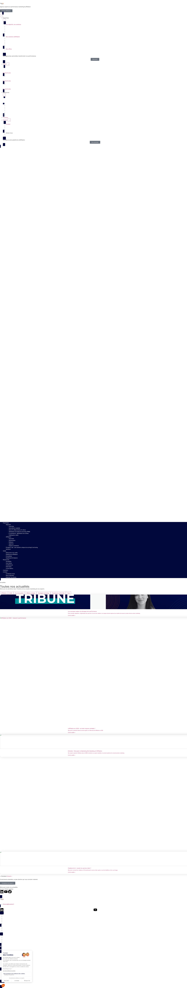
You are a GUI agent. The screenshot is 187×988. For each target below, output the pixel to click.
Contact (5, 572)
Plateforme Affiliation (12, 554)
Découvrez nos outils (12, 552)
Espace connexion (14, 545)
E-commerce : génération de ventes (19, 533)
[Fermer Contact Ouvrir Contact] (9, 120)
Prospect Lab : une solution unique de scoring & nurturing (22, 547)
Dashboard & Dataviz (12, 558)
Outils (4, 551)
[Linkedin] (2, 891)
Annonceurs (12, 540)
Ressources (6, 559)
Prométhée (9, 556)
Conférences (9, 565)
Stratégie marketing (43, 593)
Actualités (8, 561)
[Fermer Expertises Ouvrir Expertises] (4, 20)
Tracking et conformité (58, 593)
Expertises (6, 523)
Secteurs (8, 549)
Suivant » (9, 876)
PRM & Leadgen (30, 593)
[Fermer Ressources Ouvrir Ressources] (4, 94)
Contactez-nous (10, 573)
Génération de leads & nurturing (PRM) (19, 531)
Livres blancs (9, 568)
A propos (5, 570)
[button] (93, 334)
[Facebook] (10, 891)
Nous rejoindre (10, 575)
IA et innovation (19, 593)
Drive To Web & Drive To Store (17, 530)
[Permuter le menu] (1, 15)
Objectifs (8, 524)
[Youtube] (6, 891)
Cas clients (9, 563)
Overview (11, 526)
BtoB (10, 593)
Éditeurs (11, 542)
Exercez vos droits (11, 577)
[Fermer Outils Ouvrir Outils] (7, 64)
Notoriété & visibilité (14, 528)
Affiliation (8, 537)
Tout (68, 593)
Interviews (8, 566)
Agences (11, 544)
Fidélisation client (13, 535)
